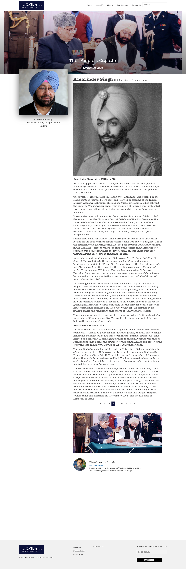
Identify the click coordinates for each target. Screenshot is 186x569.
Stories (110, 5)
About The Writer (96, 466)
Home (89, 5)
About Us (100, 5)
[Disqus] (93, 507)
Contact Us (136, 5)
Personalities (79, 551)
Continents (122, 5)
